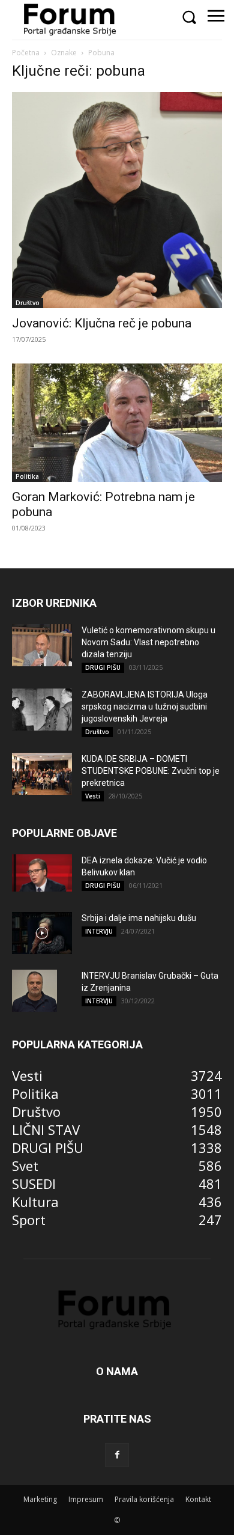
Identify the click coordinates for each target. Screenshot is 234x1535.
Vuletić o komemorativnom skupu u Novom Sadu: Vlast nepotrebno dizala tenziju (148, 642)
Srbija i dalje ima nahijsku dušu (139, 918)
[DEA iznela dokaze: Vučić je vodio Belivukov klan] (42, 873)
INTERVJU (99, 931)
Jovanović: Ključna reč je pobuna (101, 323)
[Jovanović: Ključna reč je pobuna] (117, 200)
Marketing (40, 1499)
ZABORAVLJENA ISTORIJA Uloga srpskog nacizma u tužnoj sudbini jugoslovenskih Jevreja (145, 706)
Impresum (85, 1499)
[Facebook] (117, 1455)
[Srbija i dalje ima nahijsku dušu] (42, 933)
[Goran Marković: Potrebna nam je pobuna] (117, 422)
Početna (26, 52)
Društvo (28, 303)
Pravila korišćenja (144, 1499)
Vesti (92, 796)
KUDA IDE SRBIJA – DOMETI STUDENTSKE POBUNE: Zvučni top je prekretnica (151, 771)
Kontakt (198, 1499)
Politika (27, 476)
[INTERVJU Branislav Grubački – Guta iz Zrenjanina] (34, 991)
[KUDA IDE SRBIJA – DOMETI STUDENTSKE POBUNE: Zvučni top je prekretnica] (42, 774)
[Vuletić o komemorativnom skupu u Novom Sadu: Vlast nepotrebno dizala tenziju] (42, 645)
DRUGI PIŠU (103, 667)
